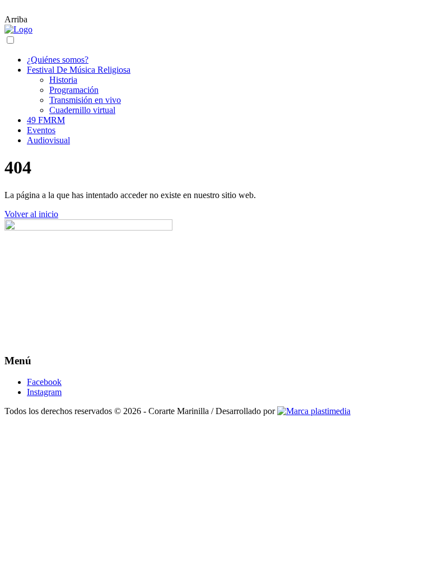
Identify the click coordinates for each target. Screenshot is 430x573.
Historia (63, 79)
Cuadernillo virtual (82, 110)
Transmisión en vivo (85, 100)
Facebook (44, 382)
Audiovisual (48, 140)
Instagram (44, 392)
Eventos (41, 130)
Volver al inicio (31, 214)
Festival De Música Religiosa (78, 69)
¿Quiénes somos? (57, 59)
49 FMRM (46, 120)
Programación (74, 90)
